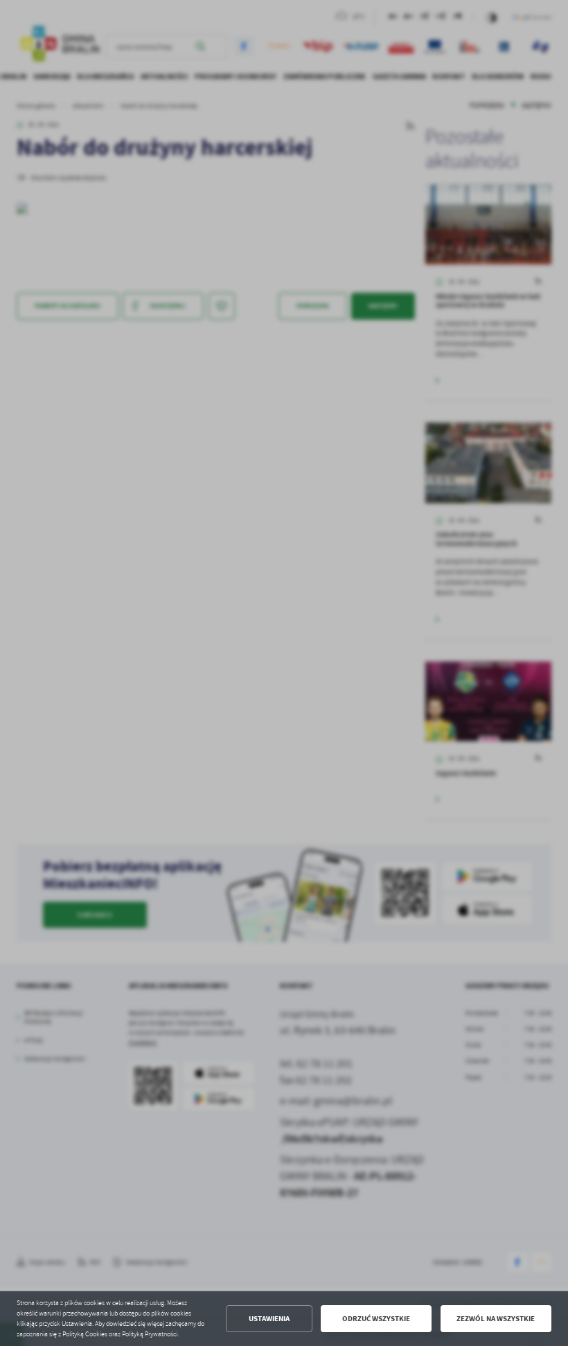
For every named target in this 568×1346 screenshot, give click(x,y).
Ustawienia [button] (269, 1318)
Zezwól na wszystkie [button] (495, 1318)
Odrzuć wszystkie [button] (376, 1318)
